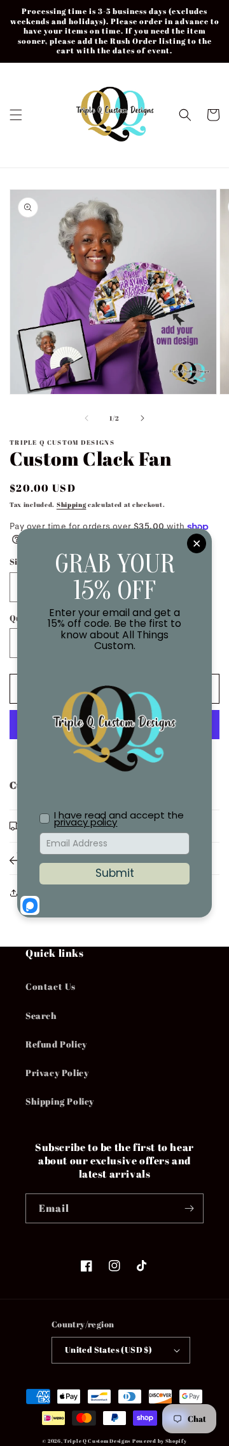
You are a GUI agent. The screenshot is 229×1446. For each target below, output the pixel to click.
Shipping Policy (59, 1101)
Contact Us (50, 986)
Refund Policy (56, 1044)
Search (41, 1015)
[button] (16, 115)
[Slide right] (142, 418)
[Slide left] (87, 418)
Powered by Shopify (159, 1440)
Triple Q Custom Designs (97, 1440)
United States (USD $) (108, 1349)
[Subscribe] (189, 1208)
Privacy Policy (56, 1073)
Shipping (72, 504)
